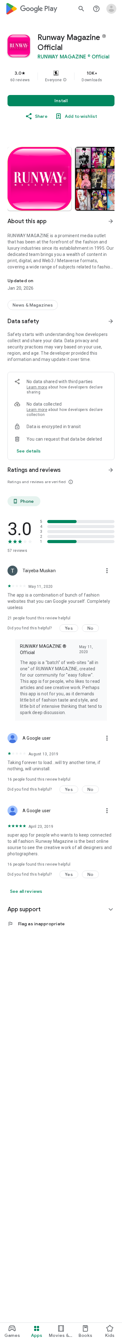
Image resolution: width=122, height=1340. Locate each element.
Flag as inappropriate (36, 924)
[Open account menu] (111, 8)
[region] (61, 76)
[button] (65, 80)
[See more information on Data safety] (110, 321)
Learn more (37, 387)
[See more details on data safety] (28, 450)
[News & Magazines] (33, 305)
